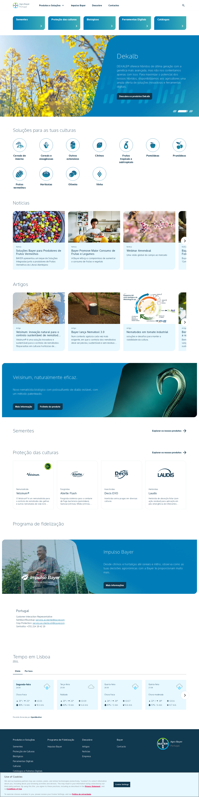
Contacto (121, 746)
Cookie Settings (122, 784)
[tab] (18, 671)
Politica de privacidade (81, 794)
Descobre (97, 5)
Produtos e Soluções (52, 5)
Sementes (18, 746)
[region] (99, 784)
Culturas (17, 766)
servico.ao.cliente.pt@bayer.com (49, 623)
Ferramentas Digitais (23, 761)
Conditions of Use (14, 789)
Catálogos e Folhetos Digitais (27, 771)
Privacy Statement (92, 786)
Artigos (85, 746)
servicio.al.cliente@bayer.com (50, 620)
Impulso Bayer (78, 5)
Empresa (86, 756)
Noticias (86, 751)
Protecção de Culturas (24, 751)
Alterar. (15, 661)
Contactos (113, 5)
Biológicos (18, 756)
